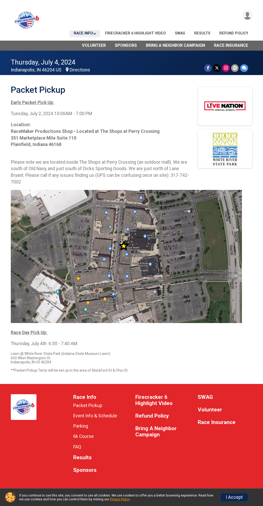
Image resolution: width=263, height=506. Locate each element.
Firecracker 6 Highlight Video (135, 33)
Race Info (83, 33)
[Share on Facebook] (208, 68)
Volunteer (94, 45)
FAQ (77, 446)
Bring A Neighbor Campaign (175, 45)
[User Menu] (247, 15)
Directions (80, 69)
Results (202, 33)
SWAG (180, 33)
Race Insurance (231, 45)
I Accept (234, 497)
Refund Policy (233, 33)
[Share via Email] (235, 68)
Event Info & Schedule (95, 415)
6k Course (83, 436)
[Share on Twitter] (217, 68)
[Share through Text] (244, 68)
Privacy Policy (119, 499)
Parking (80, 426)
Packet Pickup (87, 405)
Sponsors (126, 45)
